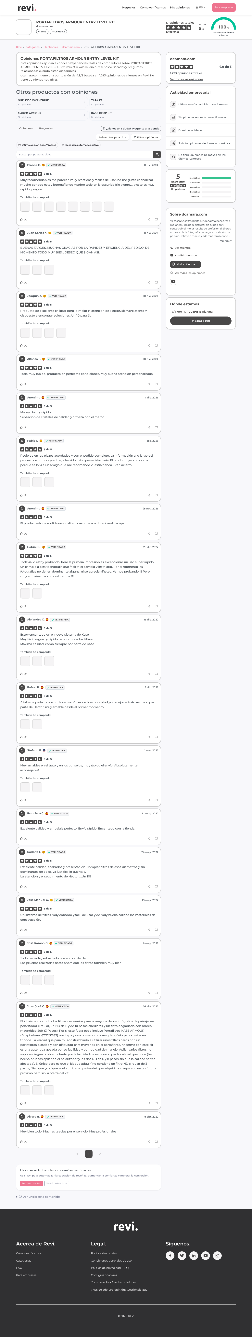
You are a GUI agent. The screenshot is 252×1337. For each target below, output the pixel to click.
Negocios (128, 7)
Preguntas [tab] (46, 128)
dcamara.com (71, 47)
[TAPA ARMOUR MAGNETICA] (85, 207)
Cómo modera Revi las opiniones (113, 1282)
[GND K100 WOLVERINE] (109, 207)
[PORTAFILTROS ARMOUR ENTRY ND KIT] (49, 980)
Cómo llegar (202, 320)
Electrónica (51, 47)
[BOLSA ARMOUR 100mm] (61, 333)
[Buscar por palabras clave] (157, 154)
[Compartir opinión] (149, 219)
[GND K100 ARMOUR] (97, 207)
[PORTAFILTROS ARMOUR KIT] (25, 333)
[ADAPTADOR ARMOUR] (37, 207)
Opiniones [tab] (26, 128)
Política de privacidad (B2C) (110, 1268)
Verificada (58, 165)
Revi (19, 47)
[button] (201, 241)
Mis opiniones (180, 7)
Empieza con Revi (31, 1183)
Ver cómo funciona (56, 1183)
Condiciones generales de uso (111, 1260)
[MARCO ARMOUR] (61, 207)
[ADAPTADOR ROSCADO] (25, 207)
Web (43, 31)
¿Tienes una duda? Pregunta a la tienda (132, 128)
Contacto (59, 31)
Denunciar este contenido (41, 1196)
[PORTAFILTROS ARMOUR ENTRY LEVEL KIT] (49, 207)
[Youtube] (173, 282)
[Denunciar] (156, 219)
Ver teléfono (183, 247)
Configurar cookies (104, 1275)
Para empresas (223, 7)
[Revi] (27, 7)
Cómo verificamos (153, 7)
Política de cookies (104, 1253)
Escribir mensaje (186, 255)
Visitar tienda (186, 264)
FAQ (19, 1268)
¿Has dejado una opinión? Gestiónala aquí (119, 1289)
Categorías (33, 47)
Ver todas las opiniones (186, 79)
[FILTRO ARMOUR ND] (73, 207)
